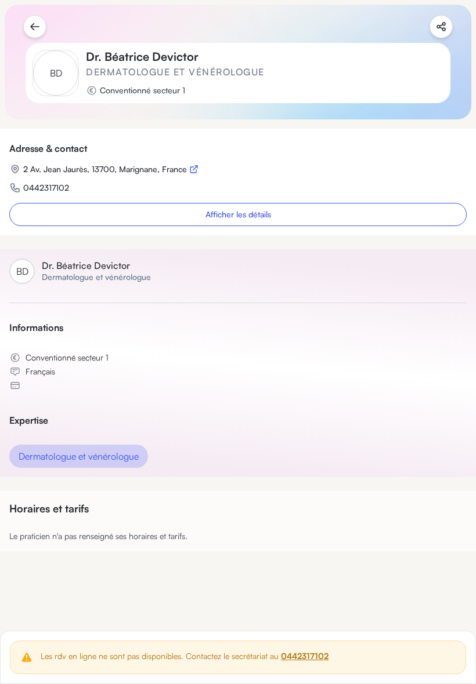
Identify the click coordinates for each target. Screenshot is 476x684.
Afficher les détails (238, 214)
